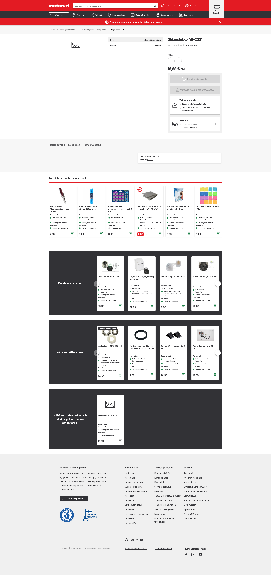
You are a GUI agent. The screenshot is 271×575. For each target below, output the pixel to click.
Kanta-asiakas (161, 477)
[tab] (78, 14)
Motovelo (129, 518)
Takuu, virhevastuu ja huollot (167, 495)
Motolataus (130, 509)
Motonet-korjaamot (134, 482)
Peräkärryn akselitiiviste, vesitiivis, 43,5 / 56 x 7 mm (141, 347)
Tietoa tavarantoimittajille (196, 500)
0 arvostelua (191, 45)
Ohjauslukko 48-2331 (107, 415)
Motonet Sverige (191, 513)
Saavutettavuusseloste (136, 548)
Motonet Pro (131, 522)
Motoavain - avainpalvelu (136, 513)
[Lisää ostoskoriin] (72, 233)
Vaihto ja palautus (162, 486)
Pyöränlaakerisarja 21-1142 (203, 347)
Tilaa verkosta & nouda (165, 504)
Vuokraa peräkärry (133, 486)
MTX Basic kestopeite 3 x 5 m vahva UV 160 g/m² (149, 207)
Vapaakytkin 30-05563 (108, 277)
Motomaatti (130, 477)
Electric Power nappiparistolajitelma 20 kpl (120, 208)
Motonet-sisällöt (162, 473)
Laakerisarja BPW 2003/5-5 (110, 347)
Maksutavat (159, 491)
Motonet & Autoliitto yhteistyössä (164, 520)
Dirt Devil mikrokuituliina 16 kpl (207, 207)
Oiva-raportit (190, 504)
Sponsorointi (190, 509)
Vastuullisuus (190, 495)
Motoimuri (130, 500)
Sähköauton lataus (133, 504)
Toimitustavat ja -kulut (165, 509)
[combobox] (112, 6)
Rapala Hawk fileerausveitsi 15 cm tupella (59, 208)
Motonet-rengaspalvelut (136, 491)
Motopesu (129, 495)
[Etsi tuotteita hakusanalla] (155, 5)
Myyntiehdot (160, 482)
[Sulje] (220, 22)
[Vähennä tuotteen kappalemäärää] (170, 60)
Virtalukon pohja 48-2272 (173, 277)
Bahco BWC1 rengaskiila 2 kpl (173, 347)
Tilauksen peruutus (163, 500)
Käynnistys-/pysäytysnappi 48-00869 (141, 278)
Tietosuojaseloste (163, 548)
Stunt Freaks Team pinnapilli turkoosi (88, 207)
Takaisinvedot (136, 539)
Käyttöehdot (160, 513)
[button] (218, 284)
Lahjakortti (130, 473)
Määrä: (171, 55)
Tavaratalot (189, 473)
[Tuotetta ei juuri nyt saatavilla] (120, 440)
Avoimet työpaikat (193, 477)
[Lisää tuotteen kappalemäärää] (179, 60)
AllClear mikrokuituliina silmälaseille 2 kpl (178, 207)
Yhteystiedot (190, 482)
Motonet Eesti (190, 518)
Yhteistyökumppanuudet (195, 486)
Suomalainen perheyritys (195, 491)
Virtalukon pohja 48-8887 (205, 277)
